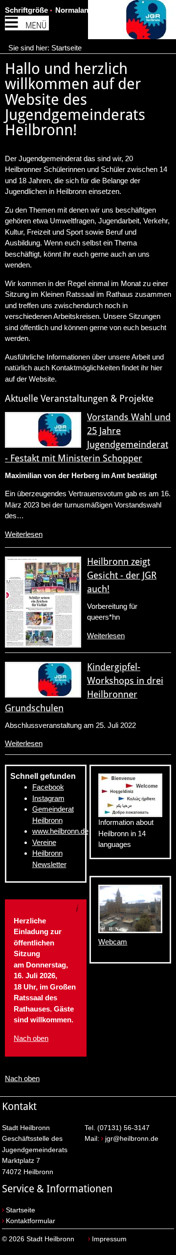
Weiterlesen (24, 534)
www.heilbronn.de (60, 831)
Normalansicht (80, 10)
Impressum (109, 1239)
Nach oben (31, 1038)
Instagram (48, 798)
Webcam (112, 942)
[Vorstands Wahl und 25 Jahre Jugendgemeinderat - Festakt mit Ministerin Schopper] (43, 430)
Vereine (44, 842)
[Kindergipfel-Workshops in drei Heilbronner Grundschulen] (43, 680)
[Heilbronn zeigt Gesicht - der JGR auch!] (43, 602)
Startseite (66, 48)
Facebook (48, 787)
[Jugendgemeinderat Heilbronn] (132, 21)
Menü (35, 25)
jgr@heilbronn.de (131, 1138)
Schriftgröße (26, 10)
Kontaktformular (30, 1221)
